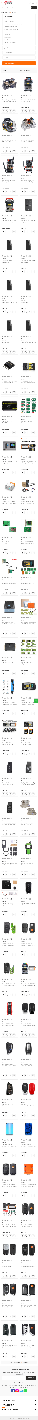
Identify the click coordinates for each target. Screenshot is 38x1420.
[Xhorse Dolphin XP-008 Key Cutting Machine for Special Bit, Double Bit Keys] (9, 84)
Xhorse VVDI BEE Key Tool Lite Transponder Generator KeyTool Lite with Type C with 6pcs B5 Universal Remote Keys (9, 864)
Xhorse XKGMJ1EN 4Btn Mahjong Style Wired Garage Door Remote (28, 221)
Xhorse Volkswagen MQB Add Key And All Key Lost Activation (28, 462)
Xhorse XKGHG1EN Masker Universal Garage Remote (28, 944)
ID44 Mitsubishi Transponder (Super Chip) (9, 301)
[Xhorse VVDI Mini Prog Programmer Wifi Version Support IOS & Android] (9, 687)
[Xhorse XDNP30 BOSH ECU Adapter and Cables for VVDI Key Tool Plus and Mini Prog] (9, 647)
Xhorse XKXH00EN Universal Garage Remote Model (7, 1265)
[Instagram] (17, 1390)
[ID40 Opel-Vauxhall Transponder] (9, 245)
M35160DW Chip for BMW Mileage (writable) (9, 381)
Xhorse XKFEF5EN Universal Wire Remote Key (28, 1024)
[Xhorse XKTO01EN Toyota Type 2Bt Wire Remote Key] (28, 1289)
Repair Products (10, 42)
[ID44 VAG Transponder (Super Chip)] (9, 325)
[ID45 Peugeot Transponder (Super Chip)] (28, 325)
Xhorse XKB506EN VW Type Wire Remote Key (27, 1265)
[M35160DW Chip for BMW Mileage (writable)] (9, 365)
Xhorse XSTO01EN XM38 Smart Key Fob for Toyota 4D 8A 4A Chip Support (9, 1185)
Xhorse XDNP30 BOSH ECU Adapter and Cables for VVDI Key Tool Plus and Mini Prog (9, 663)
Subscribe (31, 1378)
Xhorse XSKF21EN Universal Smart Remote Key (9, 1105)
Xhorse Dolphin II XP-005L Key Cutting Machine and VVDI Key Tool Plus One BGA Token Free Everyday (28, 984)
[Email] (21, 1390)
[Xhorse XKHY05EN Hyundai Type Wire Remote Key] (28, 1209)
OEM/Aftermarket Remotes (13, 24)
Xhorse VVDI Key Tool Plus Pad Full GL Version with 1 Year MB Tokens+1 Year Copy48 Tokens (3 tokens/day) (9, 1225)
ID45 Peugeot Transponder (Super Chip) (28, 341)
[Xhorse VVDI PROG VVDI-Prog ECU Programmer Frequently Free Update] (28, 687)
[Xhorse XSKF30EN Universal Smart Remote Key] (9, 1048)
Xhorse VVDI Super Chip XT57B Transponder (9, 783)
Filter (4, 70)
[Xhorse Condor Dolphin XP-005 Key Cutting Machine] (9, 205)
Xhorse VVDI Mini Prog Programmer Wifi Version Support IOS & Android (9, 703)
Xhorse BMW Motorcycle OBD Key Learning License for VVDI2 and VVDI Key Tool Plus (9, 743)
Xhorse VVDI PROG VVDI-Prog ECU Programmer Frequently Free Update (28, 703)
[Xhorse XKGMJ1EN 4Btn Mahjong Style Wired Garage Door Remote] (28, 205)
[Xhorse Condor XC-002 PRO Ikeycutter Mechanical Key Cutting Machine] (9, 164)
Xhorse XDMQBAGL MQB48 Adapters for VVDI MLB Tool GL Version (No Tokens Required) (9, 904)
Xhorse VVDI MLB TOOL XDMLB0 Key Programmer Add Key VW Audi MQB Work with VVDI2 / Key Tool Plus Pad (9, 422)
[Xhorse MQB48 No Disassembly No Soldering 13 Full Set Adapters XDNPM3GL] (28, 405)
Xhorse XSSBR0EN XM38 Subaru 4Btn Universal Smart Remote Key (28, 904)
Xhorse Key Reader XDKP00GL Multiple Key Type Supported (9, 623)
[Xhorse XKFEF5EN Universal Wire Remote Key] (28, 1008)
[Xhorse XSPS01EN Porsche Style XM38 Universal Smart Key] (9, 1008)
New (7, 57)
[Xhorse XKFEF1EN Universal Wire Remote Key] (28, 1089)
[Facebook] (13, 1390)
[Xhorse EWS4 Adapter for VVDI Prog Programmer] (28, 1169)
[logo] (8, 3)
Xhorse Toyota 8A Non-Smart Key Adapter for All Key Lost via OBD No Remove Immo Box (28, 502)
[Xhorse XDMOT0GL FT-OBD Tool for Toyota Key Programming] (9, 486)
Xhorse (7, 37)
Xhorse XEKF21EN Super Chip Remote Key (28, 1346)
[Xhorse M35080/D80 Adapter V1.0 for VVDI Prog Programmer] (28, 526)
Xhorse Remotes (10, 26)
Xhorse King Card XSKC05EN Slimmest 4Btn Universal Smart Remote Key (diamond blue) (28, 1145)
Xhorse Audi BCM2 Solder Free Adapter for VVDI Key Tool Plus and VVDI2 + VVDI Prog (28, 623)
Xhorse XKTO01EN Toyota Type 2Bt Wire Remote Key (28, 1305)
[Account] (33, 3)
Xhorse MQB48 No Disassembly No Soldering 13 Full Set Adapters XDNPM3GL (27, 422)
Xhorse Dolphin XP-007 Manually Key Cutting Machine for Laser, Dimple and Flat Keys (28, 181)
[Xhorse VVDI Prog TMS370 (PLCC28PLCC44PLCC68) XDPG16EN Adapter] (9, 526)
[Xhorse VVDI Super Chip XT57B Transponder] (9, 767)
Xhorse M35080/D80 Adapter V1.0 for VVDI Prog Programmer (27, 542)
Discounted (9, 52)
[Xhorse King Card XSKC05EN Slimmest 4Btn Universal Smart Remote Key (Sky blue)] (9, 1129)
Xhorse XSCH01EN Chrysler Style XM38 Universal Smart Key (27, 1064)
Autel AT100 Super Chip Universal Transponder (9, 823)
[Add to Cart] (3, 111)
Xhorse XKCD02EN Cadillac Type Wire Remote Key (7, 1305)
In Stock (8, 48)
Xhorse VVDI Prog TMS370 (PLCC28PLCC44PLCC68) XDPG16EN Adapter (9, 542)
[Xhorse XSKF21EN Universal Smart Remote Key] (9, 1089)
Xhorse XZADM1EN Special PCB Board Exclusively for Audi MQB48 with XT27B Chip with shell (9, 944)
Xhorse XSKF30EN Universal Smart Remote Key (9, 1064)
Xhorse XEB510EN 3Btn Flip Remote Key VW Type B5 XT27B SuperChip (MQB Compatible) (9, 984)
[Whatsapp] (25, 1390)
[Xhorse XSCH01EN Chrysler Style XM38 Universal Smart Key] (28, 1048)
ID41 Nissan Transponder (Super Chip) (28, 261)
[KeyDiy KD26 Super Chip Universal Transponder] (28, 767)
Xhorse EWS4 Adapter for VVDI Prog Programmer (28, 1185)
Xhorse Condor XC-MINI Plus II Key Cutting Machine (9, 140)
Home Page (6, 12)
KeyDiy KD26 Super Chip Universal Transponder (28, 783)
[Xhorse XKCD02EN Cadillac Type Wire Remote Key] (9, 1289)
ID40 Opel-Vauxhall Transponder (7, 261)
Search (33, 8)
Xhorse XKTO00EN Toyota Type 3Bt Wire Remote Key (9, 1346)
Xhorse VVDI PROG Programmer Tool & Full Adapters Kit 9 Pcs (28, 582)
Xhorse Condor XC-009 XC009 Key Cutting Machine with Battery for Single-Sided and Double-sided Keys (28, 140)
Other (7, 34)
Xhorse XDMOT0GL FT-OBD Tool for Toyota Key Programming (9, 502)
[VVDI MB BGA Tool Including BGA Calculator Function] (28, 365)
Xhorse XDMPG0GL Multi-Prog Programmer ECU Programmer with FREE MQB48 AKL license (9, 462)
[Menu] (2, 2)
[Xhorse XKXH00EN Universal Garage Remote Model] (9, 1249)
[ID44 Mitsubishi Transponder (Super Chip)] (9, 285)
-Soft (19, 1418)
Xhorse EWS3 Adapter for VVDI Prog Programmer (9, 582)
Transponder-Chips (11, 29)
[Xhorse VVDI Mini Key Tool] (28, 847)
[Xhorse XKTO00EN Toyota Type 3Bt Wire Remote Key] (9, 1330)
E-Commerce (25, 1418)
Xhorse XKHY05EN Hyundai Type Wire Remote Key (26, 1225)
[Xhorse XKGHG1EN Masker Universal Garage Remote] (28, 928)
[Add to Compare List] (10, 111)
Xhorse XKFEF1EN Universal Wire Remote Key (28, 1105)
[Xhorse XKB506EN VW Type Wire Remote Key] (28, 1249)
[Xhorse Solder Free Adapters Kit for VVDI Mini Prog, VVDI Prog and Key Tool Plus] (28, 647)
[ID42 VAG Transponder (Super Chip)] (28, 285)
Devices (7, 32)
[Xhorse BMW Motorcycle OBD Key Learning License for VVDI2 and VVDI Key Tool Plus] (9, 727)
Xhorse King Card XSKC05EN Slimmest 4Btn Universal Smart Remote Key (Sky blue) (9, 1145)
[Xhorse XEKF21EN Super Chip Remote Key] (28, 1330)
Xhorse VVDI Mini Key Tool (27, 864)
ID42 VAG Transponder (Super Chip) (27, 301)
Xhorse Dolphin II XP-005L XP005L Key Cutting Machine (28, 100)
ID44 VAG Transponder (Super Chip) (8, 341)
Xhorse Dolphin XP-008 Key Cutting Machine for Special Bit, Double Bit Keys (9, 100)
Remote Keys (9, 21)
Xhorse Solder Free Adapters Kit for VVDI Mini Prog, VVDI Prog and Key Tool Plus (28, 663)
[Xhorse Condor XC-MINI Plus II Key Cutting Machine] (9, 124)
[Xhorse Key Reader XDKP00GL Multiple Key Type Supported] (9, 606)
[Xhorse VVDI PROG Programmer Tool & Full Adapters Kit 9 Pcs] (28, 566)
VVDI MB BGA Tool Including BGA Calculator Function (28, 381)
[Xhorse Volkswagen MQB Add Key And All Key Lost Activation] (28, 446)
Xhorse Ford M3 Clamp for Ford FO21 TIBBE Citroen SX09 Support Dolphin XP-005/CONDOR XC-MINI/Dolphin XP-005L (28, 823)
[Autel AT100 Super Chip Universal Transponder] (9, 807)
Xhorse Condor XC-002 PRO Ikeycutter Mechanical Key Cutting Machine (9, 181)
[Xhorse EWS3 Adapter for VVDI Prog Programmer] (9, 566)
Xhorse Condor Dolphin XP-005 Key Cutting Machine (9, 221)
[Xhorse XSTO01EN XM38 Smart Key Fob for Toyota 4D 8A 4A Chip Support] (9, 1169)
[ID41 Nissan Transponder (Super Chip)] (28, 245)
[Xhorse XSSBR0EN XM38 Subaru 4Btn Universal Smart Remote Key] (28, 888)
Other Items (8, 40)
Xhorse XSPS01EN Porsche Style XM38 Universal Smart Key (8, 1024)
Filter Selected (9, 63)
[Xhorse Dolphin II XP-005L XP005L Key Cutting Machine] (28, 84)
